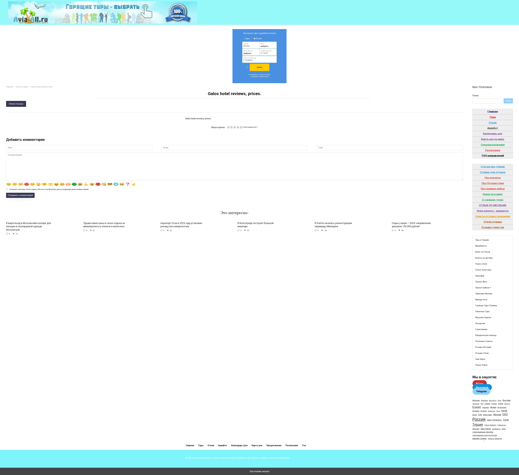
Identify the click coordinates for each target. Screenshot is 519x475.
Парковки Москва (483, 293)
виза (503, 429)
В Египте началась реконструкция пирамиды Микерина (333, 225)
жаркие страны (479, 438)
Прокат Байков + (483, 287)
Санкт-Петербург (494, 420)
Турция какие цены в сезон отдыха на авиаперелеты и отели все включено (104, 225)
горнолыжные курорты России (484, 435)
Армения (484, 400)
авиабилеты (496, 429)
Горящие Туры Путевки (486, 305)
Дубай (500, 404)
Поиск (475, 95)
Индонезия (502, 407)
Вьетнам (506, 400)
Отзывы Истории (483, 347)
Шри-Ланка (486, 429)
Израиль (485, 407)
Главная (190, 445)
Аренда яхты (481, 299)
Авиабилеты (481, 246)
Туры (201, 445)
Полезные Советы (484, 341)
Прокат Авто (481, 282)
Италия (483, 411)
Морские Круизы (483, 317)
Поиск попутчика (483, 270)
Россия (478, 419)
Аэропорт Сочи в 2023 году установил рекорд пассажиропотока (181, 225)
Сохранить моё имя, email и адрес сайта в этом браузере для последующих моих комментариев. (49, 189)
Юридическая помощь (486, 335)
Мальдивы (487, 415)
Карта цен (257, 445)
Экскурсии (480, 323)
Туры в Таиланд (490, 425)
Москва (497, 414)
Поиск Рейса (481, 365)
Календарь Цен (239, 445)
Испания (475, 411)
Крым (474, 415)
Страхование (481, 329)
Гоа (481, 404)
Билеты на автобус (484, 258)
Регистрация (485, 87)
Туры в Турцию (482, 240)
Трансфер (479, 276)
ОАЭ (505, 414)
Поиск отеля (481, 264)
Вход (474, 87)
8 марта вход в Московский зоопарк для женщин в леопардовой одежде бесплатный (28, 226)
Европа (507, 404)
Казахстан (491, 411)
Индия (493, 407)
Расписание (291, 445)
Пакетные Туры (482, 311)
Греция (487, 404)
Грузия (494, 404)
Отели (211, 445)
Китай (504, 411)
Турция (477, 424)
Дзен (479, 383)
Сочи (506, 419)
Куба (480, 415)
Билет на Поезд (482, 252)
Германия (475, 404)
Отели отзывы (16, 104)
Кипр (498, 411)
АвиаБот (222, 445)
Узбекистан (501, 425)
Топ (304, 445)
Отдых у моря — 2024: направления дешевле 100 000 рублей (411, 225)
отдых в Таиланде (495, 439)
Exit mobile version (259, 471)
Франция (475, 429)
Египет (476, 407)
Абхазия (476, 400)
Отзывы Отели (482, 353)
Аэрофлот (493, 400)
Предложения (273, 445)
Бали (499, 400)
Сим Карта (480, 359)
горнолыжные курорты (482, 432)
